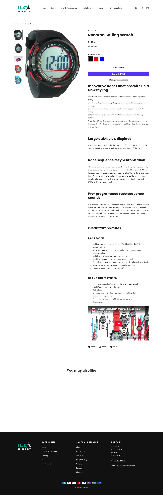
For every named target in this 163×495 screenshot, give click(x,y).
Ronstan (92, 30)
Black (90, 59)
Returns (79, 468)
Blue (101, 59)
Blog (78, 447)
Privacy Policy (81, 464)
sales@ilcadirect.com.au (125, 465)
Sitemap (79, 472)
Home (43, 8)
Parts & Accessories (69, 8)
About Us (79, 455)
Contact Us (80, 451)
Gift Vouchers (116, 8)
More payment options (118, 79)
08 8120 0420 (120, 460)
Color (94, 54)
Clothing (88, 8)
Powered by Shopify (81, 487)
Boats (53, 8)
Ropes (101, 8)
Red (96, 59)
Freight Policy (81, 459)
